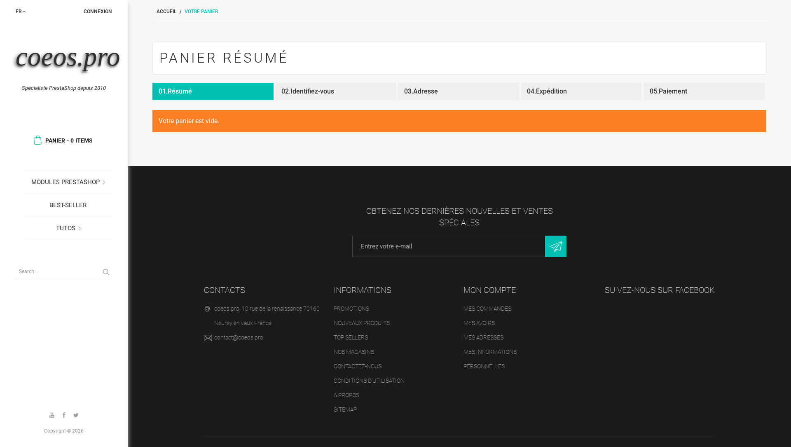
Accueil (167, 11)
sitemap (345, 409)
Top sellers (351, 337)
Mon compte (489, 290)
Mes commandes (487, 308)
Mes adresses (483, 337)
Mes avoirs (479, 323)
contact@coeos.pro (238, 337)
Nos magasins (354, 352)
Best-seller (68, 205)
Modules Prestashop (65, 182)
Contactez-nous (357, 366)
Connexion (98, 11)
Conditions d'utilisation (369, 380)
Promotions (351, 308)
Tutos (65, 228)
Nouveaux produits (362, 323)
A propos (346, 395)
